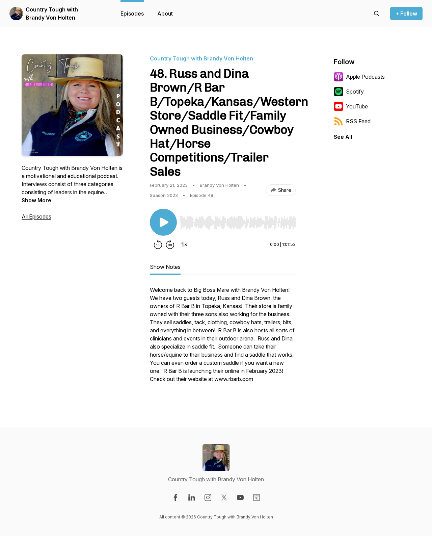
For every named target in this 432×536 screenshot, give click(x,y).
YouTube (357, 106)
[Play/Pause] (163, 222)
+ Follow (406, 13)
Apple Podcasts (365, 76)
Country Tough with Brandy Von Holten (52, 13)
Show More (36, 200)
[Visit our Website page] (256, 497)
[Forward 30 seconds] (170, 244)
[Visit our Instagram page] (208, 497)
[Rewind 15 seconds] (158, 244)
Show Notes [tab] (165, 266)
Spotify (355, 91)
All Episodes (36, 216)
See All (343, 136)
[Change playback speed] (184, 244)
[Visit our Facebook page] (175, 497)
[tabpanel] (223, 338)
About (165, 13)
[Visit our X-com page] (224, 497)
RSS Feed (358, 121)
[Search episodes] (376, 13)
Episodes (132, 13)
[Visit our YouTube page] (240, 497)
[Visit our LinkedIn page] (191, 497)
